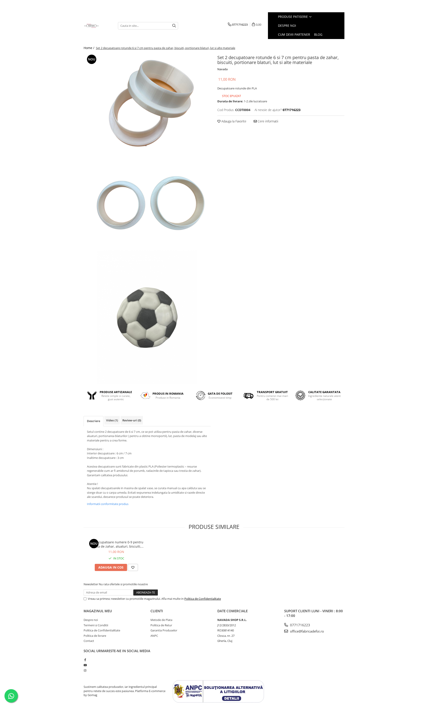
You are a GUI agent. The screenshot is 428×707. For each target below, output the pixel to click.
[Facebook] (85, 660)
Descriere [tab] (93, 421)
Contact (89, 641)
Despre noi (287, 25)
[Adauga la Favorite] (133, 567)
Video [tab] (112, 420)
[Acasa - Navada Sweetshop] (97, 25)
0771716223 (299, 625)
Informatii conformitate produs (107, 504)
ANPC (154, 636)
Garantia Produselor (163, 630)
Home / (89, 48)
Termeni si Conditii (96, 625)
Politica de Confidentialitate (202, 599)
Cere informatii (267, 121)
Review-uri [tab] (131, 420)
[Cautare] (174, 25)
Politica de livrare (95, 636)
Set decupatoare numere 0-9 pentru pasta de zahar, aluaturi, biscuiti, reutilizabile (116, 544)
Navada (222, 69)
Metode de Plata (161, 620)
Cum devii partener (294, 34)
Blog (318, 34)
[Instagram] (85, 670)
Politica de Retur (161, 625)
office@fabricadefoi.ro (306, 631)
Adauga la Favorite (233, 121)
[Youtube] (85, 665)
